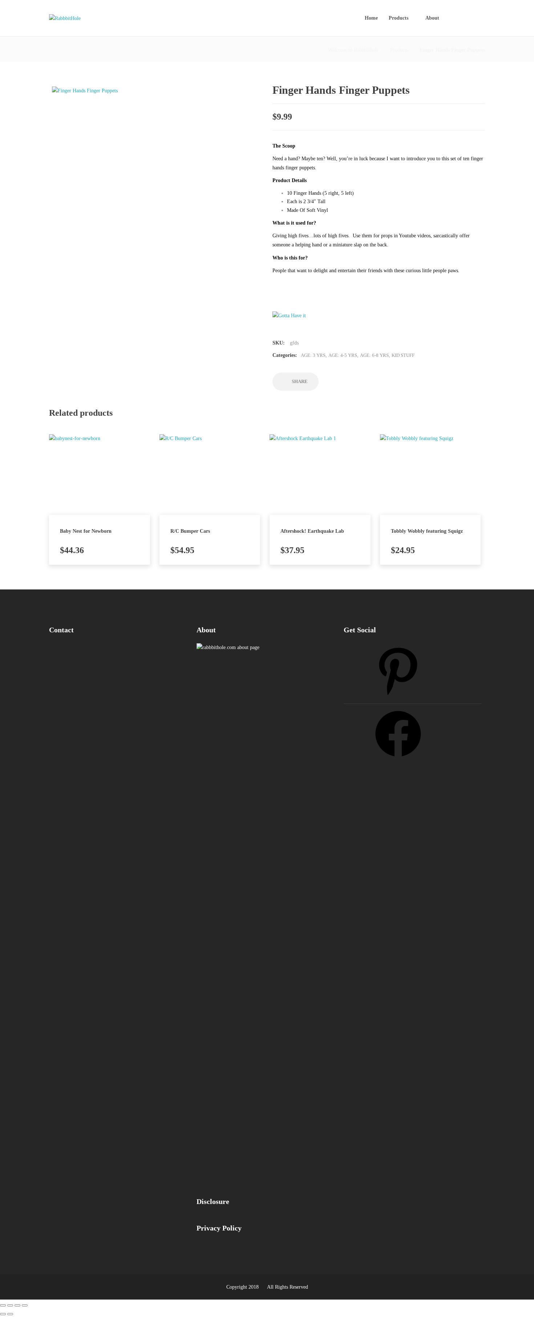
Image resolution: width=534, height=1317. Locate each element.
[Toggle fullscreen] (17, 1305)
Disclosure (213, 1201)
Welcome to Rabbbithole (353, 50)
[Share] (10, 1305)
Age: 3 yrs (313, 355)
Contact (61, 630)
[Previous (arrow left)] (3, 1314)
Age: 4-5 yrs (342, 355)
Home (371, 18)
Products (398, 18)
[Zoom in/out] (25, 1305)
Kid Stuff (403, 355)
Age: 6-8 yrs (374, 355)
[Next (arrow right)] (10, 1314)
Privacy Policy (219, 1228)
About (432, 18)
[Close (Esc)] (3, 1305)
